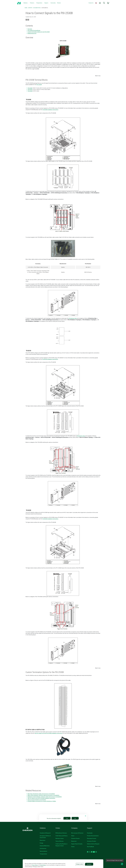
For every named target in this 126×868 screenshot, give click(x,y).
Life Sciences (43, 848)
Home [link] (26, 7)
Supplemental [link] (45, 7)
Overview (30, 29)
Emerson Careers (75, 838)
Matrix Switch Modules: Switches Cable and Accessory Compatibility (43, 795)
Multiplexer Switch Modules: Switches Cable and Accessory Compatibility (45, 796)
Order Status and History (62, 835)
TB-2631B (30, 89)
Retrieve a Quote (60, 838)
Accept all (89, 864)
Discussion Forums (91, 838)
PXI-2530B (39, 84)
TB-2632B (30, 91)
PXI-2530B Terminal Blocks (34, 30)
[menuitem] (26, 3)
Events (72, 846)
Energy (41, 843)
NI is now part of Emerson (77, 833)
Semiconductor (43, 851)
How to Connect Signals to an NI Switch (37, 799)
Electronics (42, 840)
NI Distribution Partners (61, 833)
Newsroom (73, 841)
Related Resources (32, 33)
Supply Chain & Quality (76, 843)
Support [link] (30, 7)
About (72, 835)
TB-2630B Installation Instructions (50, 109)
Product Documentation (93, 835)
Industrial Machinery (45, 845)
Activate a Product (91, 841)
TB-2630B (30, 88)
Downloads (89, 833)
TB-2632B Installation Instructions (50, 518)
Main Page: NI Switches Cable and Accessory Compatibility (41, 793)
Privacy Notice (35, 865)
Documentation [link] (36, 7)
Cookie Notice (43, 865)
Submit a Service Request (93, 843)
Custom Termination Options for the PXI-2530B (39, 31)
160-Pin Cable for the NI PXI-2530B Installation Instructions (48, 733)
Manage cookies (79, 864)
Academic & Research (45, 833)
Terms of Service (59, 841)
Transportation (43, 854)
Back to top (97, 75)
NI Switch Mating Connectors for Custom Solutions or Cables (42, 801)
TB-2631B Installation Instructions (50, 359)
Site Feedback (90, 846)
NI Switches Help (73, 318)
